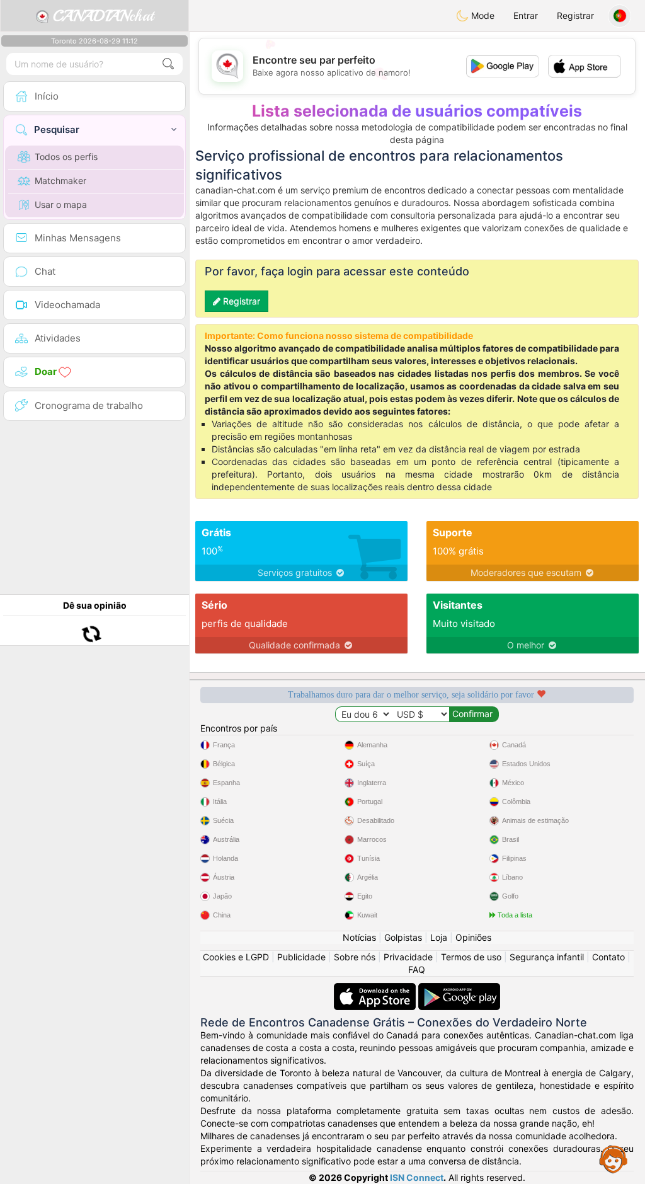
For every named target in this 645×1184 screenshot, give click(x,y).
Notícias (359, 937)
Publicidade (301, 956)
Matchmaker (60, 180)
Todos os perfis (66, 156)
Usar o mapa (61, 204)
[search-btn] (168, 64)
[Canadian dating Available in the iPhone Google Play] (459, 989)
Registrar (575, 15)
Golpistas (403, 937)
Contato (608, 956)
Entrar (525, 15)
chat (103, 15)
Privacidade (408, 956)
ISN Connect (416, 1177)
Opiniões (473, 937)
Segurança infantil (547, 956)
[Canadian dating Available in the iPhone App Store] (376, 989)
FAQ (416, 969)
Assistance (613, 1159)
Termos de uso (471, 956)
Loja (438, 937)
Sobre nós (354, 956)
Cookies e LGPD (236, 956)
